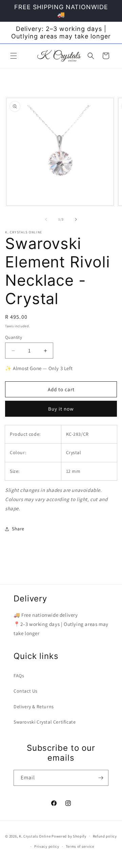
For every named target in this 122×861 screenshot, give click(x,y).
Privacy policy (46, 846)
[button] (13, 55)
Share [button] (18, 529)
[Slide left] (46, 219)
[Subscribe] (100, 778)
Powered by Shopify (69, 835)
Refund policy (105, 836)
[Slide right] (75, 219)
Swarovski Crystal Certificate (45, 722)
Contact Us (26, 691)
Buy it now (61, 408)
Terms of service (80, 846)
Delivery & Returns (34, 706)
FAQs (19, 676)
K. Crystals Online (35, 835)
